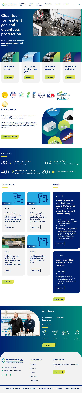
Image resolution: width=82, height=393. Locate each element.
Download (9, 227)
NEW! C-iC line (23, 4)
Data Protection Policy (46, 388)
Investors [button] (58, 4)
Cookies (59, 388)
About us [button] (31, 4)
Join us (33, 372)
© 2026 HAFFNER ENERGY (11, 388)
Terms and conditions (72, 388)
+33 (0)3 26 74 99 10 (10, 367)
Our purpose (47, 345)
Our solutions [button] (39, 4)
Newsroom (48, 4)
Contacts (33, 364)
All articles (7, 281)
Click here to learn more (10, 137)
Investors (33, 368)
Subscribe (57, 372)
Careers (66, 4)
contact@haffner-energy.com (12, 370)
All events (57, 299)
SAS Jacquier (34, 380)
